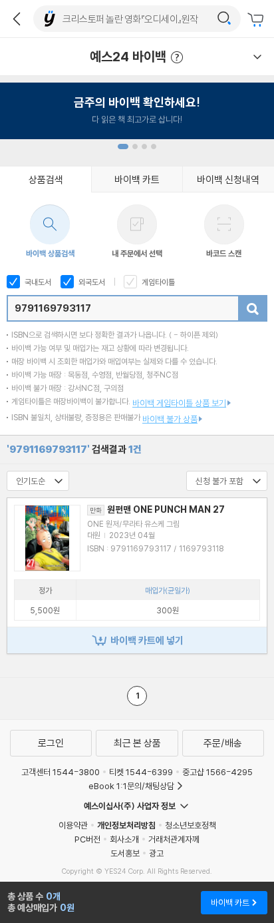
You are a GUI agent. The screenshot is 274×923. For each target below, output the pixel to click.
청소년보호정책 (190, 825)
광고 (156, 853)
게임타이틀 (157, 282)
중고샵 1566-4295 (217, 772)
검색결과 (74, 449)
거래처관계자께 (174, 839)
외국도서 (90, 282)
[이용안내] (257, 56)
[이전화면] (16, 18)
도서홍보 (125, 853)
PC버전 (87, 839)
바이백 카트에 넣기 (147, 640)
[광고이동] (224, 18)
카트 (257, 20)
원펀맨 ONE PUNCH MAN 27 (157, 509)
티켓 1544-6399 (141, 772)
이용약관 (73, 825)
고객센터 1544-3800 (60, 772)
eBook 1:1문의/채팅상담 (131, 785)
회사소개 (124, 839)
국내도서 (37, 282)
